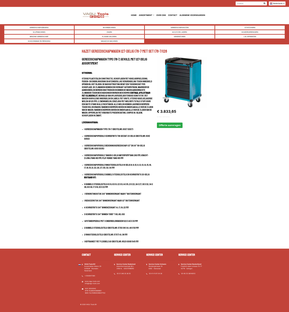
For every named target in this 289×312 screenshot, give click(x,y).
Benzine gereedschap (39, 37)
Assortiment (146, 15)
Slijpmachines (39, 32)
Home (134, 15)
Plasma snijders (109, 37)
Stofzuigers (250, 27)
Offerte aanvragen (170, 125)
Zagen (109, 32)
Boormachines (109, 27)
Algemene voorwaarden (192, 15)
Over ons (161, 15)
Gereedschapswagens (39, 27)
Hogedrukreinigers (249, 32)
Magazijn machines (109, 41)
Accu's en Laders (179, 32)
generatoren (179, 37)
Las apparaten (250, 37)
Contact (172, 15)
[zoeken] (264, 3)
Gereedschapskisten (180, 27)
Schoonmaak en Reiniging (39, 41)
